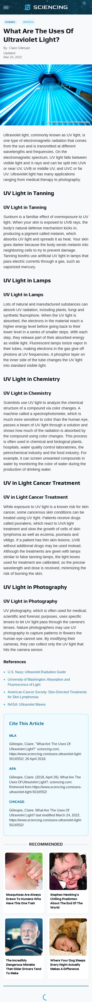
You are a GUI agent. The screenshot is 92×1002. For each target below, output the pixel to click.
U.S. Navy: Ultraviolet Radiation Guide (37, 672)
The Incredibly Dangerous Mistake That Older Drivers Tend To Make (23, 966)
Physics (28, 22)
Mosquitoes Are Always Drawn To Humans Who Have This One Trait (23, 899)
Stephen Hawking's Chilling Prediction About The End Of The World (66, 901)
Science (10, 22)
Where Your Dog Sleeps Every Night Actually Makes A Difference (67, 964)
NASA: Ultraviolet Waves (27, 704)
